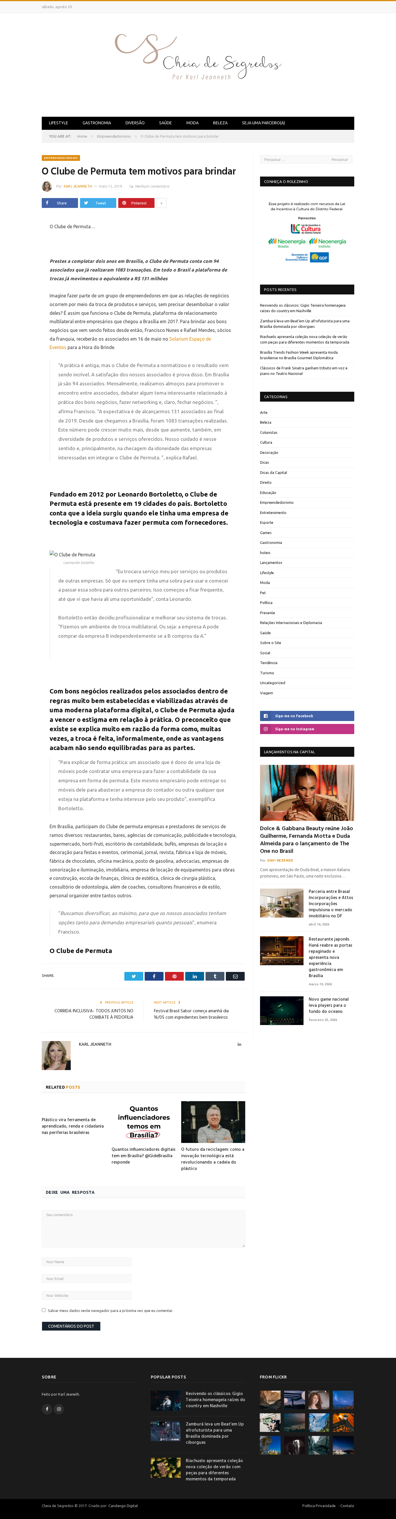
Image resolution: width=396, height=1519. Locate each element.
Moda (192, 123)
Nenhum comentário (152, 186)
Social (265, 653)
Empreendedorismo (61, 157)
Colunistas (268, 432)
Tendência (268, 663)
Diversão (135, 123)
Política (266, 603)
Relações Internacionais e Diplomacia (291, 623)
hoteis (265, 553)
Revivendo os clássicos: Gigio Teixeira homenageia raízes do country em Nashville (215, 1400)
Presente (267, 613)
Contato (347, 1506)
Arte (264, 412)
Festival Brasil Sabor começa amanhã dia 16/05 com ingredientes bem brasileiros (191, 1014)
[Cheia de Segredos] (198, 64)
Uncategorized (272, 683)
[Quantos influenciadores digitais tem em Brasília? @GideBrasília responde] (144, 1122)
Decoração (269, 452)
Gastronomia (97, 123)
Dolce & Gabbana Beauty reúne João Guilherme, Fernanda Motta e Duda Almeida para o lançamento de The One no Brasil (306, 840)
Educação (268, 492)
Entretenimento (273, 512)
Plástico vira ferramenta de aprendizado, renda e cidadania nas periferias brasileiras (73, 1126)
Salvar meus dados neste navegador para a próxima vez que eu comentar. (110, 1310)
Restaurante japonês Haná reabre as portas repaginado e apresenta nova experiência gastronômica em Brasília (330, 957)
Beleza (220, 123)
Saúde (165, 123)
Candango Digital (123, 1506)
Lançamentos (271, 562)
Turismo (267, 673)
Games (266, 533)
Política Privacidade (319, 1506)
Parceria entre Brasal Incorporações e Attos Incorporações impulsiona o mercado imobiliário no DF (331, 904)
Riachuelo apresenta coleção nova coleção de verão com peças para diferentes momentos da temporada (214, 1470)
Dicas (264, 462)
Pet (263, 593)
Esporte (266, 522)
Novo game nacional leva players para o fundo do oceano (329, 1006)
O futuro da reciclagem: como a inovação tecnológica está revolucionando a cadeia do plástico (212, 1159)
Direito (266, 482)
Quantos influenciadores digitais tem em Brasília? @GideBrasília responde (143, 1156)
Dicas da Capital (273, 472)
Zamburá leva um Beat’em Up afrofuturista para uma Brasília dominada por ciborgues (215, 1433)
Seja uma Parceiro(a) (263, 123)
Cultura (266, 442)
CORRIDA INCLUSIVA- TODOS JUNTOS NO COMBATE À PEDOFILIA (94, 1014)
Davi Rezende (280, 860)
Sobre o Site (270, 643)
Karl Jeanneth (78, 186)
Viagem (266, 693)
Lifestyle (58, 123)
